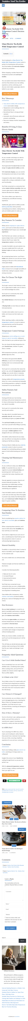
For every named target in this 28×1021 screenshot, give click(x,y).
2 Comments (18, 38)
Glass (6, 789)
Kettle (11, 38)
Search (4, 937)
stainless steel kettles (7, 596)
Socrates (17, 1016)
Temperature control (7, 792)
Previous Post (7, 802)
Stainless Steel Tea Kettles (14, 1)
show (11, 53)
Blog (11, 819)
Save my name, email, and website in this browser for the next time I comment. (13, 919)
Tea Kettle (20, 790)
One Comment (13, 826)
